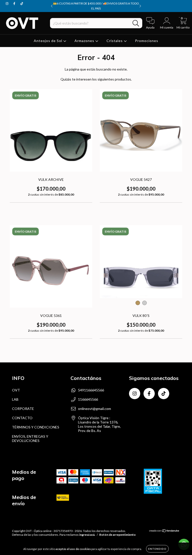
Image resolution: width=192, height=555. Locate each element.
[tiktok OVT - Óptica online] (21, 3)
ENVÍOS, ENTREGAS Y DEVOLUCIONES (30, 438)
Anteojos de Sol (48, 41)
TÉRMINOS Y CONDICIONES (35, 427)
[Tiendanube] (164, 531)
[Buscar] (136, 23)
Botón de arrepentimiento (117, 534)
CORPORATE (23, 408)
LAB (15, 399)
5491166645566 (91, 390)
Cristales (115, 41)
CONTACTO (22, 418)
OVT (16, 390)
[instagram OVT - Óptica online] (7, 3)
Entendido (157, 548)
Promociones (146, 41)
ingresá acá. (87, 534)
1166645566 (88, 399)
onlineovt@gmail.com (94, 408)
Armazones (84, 41)
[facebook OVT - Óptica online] (14, 3)
